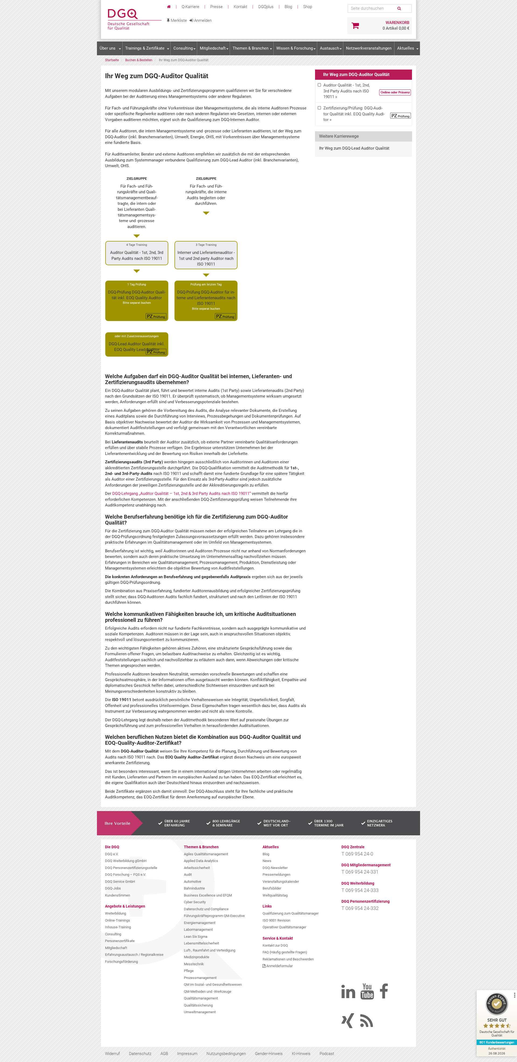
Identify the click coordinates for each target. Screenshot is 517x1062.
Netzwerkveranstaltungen (369, 48)
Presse (216, 6)
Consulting (183, 48)
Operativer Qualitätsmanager (284, 927)
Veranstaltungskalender (281, 882)
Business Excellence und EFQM (208, 895)
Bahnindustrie (194, 888)
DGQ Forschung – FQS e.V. (125, 875)
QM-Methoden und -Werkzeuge (207, 991)
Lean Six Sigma (195, 937)
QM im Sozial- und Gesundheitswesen (213, 984)
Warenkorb (397, 22)
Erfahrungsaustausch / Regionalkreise (134, 955)
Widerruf (112, 1053)
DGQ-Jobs (113, 888)
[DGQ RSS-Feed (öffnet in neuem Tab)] (373, 1025)
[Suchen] (398, 8)
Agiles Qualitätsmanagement (206, 854)
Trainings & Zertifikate (145, 48)
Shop (307, 6)
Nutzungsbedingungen (226, 1053)
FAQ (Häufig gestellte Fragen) (285, 952)
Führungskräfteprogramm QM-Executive (214, 916)
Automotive (192, 882)
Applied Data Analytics (201, 861)
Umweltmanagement (200, 1012)
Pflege (189, 971)
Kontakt (240, 6)
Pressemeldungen (276, 875)
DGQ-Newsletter (275, 868)
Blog (288, 6)
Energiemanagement (199, 923)
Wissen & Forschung (294, 48)
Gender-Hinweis (269, 1053)
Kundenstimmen (117, 895)
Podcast (327, 1053)
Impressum (187, 1053)
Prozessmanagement (200, 978)
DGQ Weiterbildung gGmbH (125, 861)
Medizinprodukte (196, 957)
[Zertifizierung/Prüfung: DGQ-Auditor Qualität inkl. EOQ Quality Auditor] (363, 114)
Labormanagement (198, 929)
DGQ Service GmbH (120, 882)
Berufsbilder (272, 888)
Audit (188, 875)
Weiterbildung (115, 913)
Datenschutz (140, 1053)
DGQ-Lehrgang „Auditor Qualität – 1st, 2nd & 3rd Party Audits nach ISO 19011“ (181, 493)
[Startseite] (169, 6)
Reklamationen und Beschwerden (288, 959)
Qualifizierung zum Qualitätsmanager (291, 913)
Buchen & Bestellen (138, 60)
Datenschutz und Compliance (206, 909)
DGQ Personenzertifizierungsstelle (131, 868)
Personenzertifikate (120, 941)
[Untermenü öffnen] (119, 48)
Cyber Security (195, 902)
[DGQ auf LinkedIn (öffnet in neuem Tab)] (354, 996)
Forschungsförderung (121, 962)
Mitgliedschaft (213, 48)
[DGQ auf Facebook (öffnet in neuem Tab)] (392, 996)
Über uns (108, 48)
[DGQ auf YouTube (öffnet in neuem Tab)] (373, 996)
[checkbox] (363, 91)
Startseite (112, 60)
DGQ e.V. (111, 854)
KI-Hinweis (301, 1053)
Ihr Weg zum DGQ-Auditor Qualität (356, 74)
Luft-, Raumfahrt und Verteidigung (209, 950)
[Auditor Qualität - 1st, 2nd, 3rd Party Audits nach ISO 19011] (363, 91)
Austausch (329, 48)
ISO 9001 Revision (276, 920)
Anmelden (202, 20)
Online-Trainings (117, 920)
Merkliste (178, 20)
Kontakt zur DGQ (275, 945)
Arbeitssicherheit (197, 868)
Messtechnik (194, 964)
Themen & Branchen (250, 48)
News (267, 861)
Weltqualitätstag (275, 895)
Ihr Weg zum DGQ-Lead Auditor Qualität (354, 148)
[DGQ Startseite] (134, 19)
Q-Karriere (190, 6)
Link (137, 253)
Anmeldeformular (279, 966)
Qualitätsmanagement (201, 998)
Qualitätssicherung (198, 1005)
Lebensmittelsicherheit (201, 943)
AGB (164, 1053)
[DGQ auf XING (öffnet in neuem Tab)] (354, 1025)
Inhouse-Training (118, 927)
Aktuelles (405, 48)
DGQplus (266, 6)
